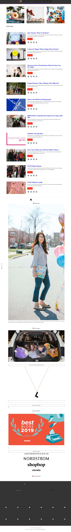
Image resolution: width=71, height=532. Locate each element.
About (39, 529)
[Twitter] (2, 267)
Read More (30, 38)
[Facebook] (2, 265)
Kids (28, 529)
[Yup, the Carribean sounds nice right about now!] (17, 519)
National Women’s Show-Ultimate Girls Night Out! (43, 83)
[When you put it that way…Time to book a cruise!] (29, 507)
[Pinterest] (2, 268)
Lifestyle (36, 529)
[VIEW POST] (16, 38)
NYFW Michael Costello (34, 182)
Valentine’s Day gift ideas (35, 133)
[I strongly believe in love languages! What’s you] (64, 519)
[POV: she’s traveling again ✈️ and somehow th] (6, 507)
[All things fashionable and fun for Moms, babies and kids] (35, 1)
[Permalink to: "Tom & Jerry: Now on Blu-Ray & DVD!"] (36, 346)
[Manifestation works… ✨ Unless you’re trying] (64, 507)
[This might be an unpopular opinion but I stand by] (6, 519)
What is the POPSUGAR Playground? (39, 99)
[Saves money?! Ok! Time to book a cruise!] (17, 507)
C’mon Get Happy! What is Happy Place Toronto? (43, 49)
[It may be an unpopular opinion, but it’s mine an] (41, 519)
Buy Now (36, 401)
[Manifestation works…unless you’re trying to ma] (53, 519)
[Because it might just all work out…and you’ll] (29, 519)
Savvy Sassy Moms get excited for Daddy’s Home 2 (43, 150)
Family (33, 529)
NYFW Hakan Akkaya (34, 166)
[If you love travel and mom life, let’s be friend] (41, 507)
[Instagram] (2, 263)
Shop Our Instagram (43, 529)
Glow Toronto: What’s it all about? (38, 33)
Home (26, 529)
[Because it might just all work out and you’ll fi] (53, 507)
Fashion (31, 529)
